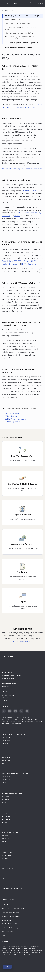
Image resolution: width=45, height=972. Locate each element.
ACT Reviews (6, 780)
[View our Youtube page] (27, 711)
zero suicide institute (10, 832)
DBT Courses (6, 737)
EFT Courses (6, 816)
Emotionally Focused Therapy (13, 813)
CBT (6, 10)
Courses (4, 872)
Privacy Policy (6, 698)
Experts (5, 941)
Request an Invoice (8, 678)
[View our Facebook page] (10, 711)
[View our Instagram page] (21, 711)
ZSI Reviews (5, 839)
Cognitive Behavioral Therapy (13, 754)
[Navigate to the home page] (12, 3)
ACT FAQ (5, 783)
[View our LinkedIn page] (15, 711)
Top (6, 967)
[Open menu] (4, 3)
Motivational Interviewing (12, 793)
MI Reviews (5, 799)
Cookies (4, 700)
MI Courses (5, 796)
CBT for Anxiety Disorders (15, 419)
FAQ (3, 878)
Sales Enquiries (6, 686)
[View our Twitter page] (4, 711)
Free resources (8, 904)
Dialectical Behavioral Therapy (14, 734)
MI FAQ (4, 802)
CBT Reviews (6, 760)
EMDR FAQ (5, 858)
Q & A (3, 935)
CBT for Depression (13, 422)
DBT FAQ (5, 743)
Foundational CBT (12, 413)
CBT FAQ (5, 763)
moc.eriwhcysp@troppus (22, 641)
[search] (30, 3)
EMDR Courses (6, 855)
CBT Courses (6, 757)
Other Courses (7, 869)
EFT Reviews (6, 819)
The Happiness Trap (8, 899)
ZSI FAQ (4, 842)
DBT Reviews (6, 740)
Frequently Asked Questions (12, 888)
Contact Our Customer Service (11, 675)
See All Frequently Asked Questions (18, 47)
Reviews (4, 875)
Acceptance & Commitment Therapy (15, 773)
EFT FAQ (4, 822)
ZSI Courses (5, 835)
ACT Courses (6, 776)
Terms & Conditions (8, 695)
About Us (5, 667)
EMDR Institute (7, 852)
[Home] (3, 10)
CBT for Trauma (11, 416)
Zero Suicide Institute (8, 931)
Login (40, 3)
